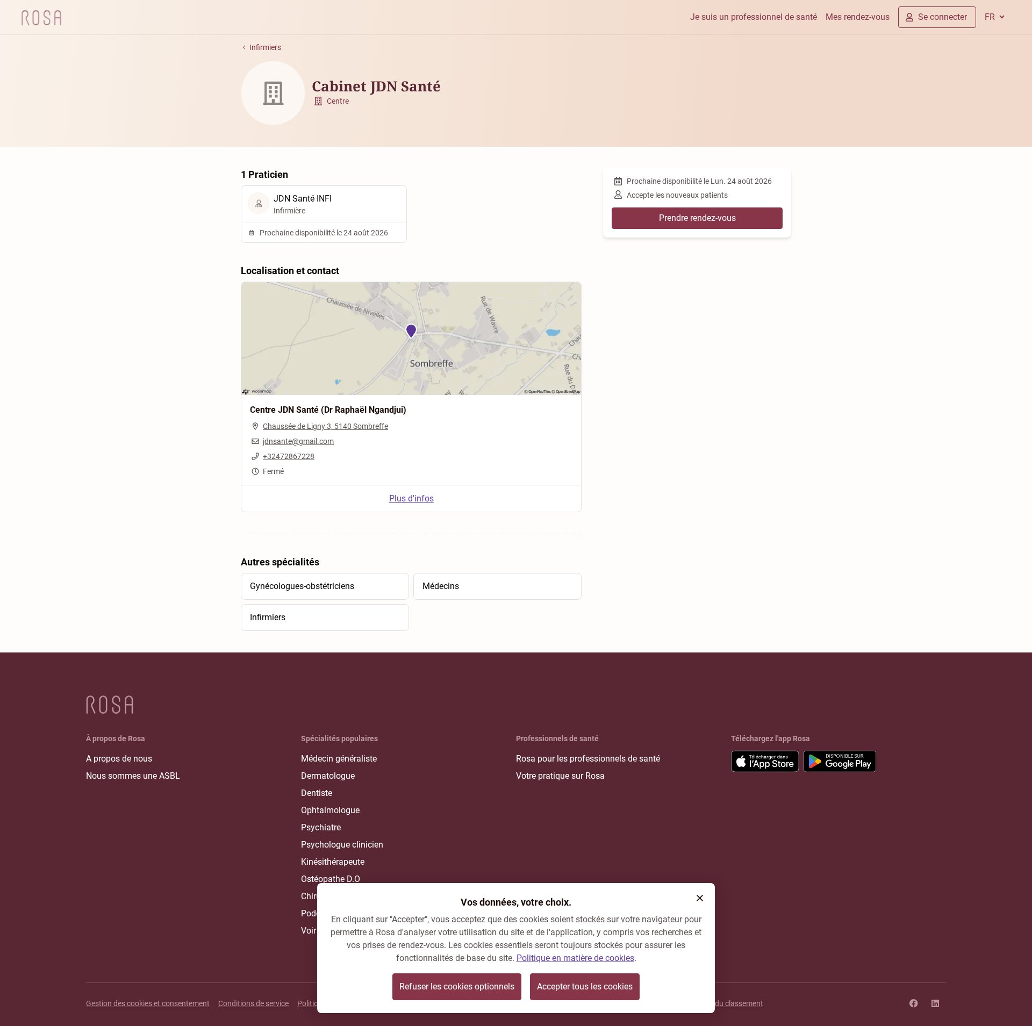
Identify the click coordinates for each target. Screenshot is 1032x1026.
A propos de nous (119, 759)
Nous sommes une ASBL (133, 776)
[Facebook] (913, 1003)
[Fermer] (699, 898)
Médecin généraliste (339, 759)
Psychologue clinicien (342, 845)
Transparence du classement (715, 1003)
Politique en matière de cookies (575, 958)
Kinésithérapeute (332, 862)
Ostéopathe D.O (330, 879)
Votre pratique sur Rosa (560, 776)
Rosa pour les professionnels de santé (588, 759)
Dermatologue (328, 776)
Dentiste (316, 793)
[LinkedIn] (935, 1003)
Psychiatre (321, 827)
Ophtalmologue (330, 810)
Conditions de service (253, 1003)
